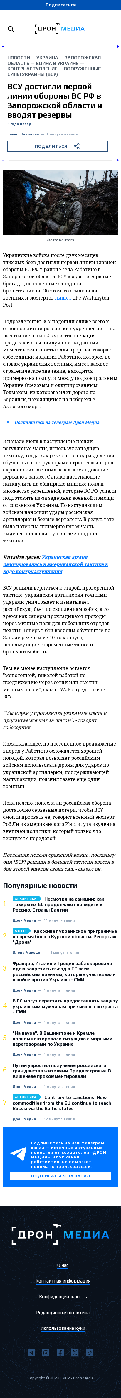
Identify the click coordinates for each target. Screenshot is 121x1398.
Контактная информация (63, 1281)
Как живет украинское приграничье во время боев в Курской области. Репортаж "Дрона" (65, 937)
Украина (47, 58)
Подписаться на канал (60, 1176)
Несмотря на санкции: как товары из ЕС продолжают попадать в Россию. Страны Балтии (58, 904)
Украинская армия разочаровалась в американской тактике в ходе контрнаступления (55, 564)
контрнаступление (32, 68)
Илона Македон (28, 953)
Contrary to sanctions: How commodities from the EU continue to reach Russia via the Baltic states (62, 1103)
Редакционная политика (63, 1312)
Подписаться (61, 5)
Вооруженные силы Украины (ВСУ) (54, 71)
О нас (62, 1265)
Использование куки (63, 1328)
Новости (18, 58)
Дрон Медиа (24, 920)
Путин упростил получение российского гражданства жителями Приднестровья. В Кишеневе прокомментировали (62, 1071)
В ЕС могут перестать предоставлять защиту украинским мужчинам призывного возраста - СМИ (65, 1006)
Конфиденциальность (63, 1296)
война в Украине (57, 63)
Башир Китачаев (23, 134)
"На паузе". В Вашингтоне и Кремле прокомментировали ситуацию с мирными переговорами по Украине (62, 1039)
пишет (63, 297)
